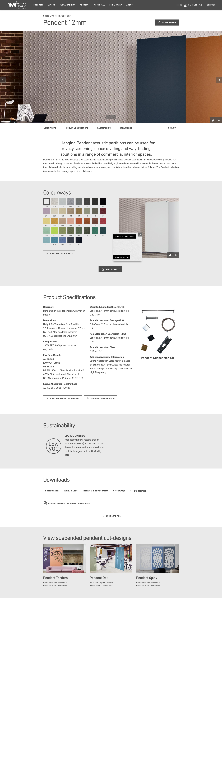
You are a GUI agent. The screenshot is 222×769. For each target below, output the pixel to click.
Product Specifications (76, 127)
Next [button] (219, 80)
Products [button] (39, 5)
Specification (52, 490)
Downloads (126, 127)
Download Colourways (60, 253)
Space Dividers (50, 15)
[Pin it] (213, 120)
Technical (99, 5)
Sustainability (68, 5)
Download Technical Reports (63, 398)
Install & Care (70, 490)
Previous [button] (3, 80)
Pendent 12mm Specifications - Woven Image (67, 504)
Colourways (50, 127)
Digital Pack (140, 490)
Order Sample (169, 22)
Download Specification (102, 398)
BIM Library (115, 5)
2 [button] (113, 117)
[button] (179, 5)
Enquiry (172, 128)
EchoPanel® (65, 15)
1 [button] (109, 117)
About (129, 5)
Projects (85, 5)
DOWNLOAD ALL (113, 516)
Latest (51, 5)
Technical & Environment (95, 490)
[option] (111, 77)
